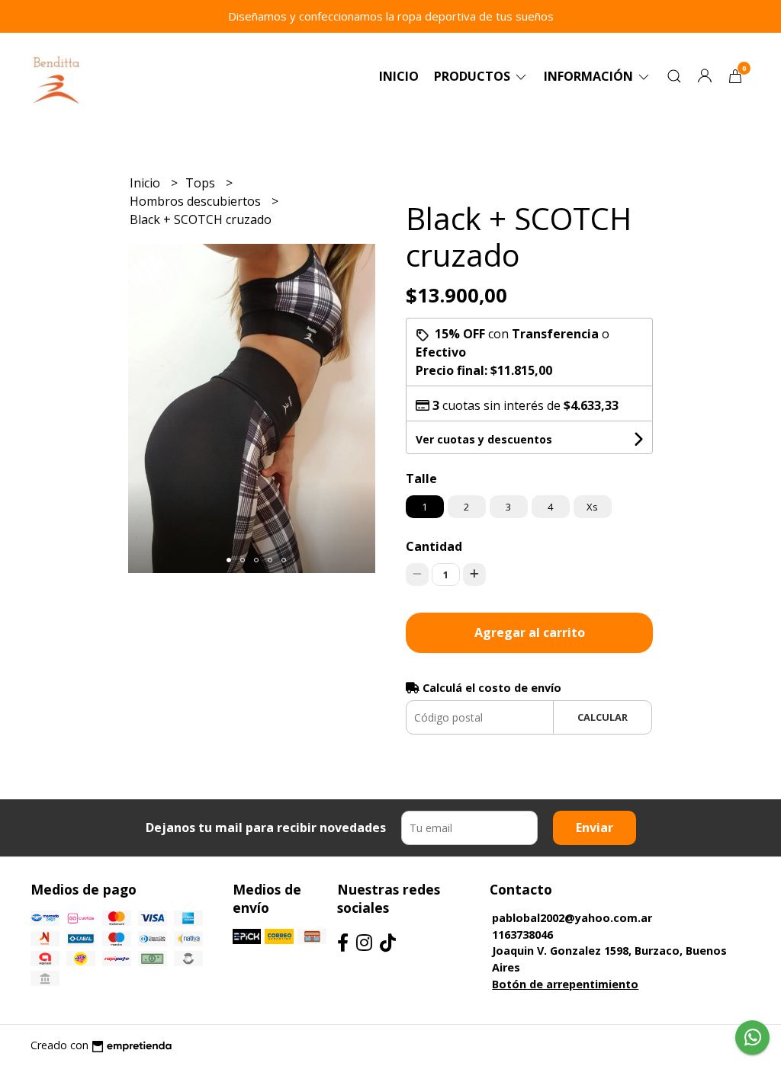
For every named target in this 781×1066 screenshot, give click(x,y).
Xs (592, 507)
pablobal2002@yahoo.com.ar (572, 918)
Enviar (594, 827)
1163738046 (522, 934)
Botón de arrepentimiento (565, 984)
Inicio (399, 76)
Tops (201, 182)
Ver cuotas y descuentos (484, 439)
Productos (473, 76)
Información (590, 76)
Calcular (602, 717)
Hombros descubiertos (197, 201)
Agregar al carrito (529, 632)
